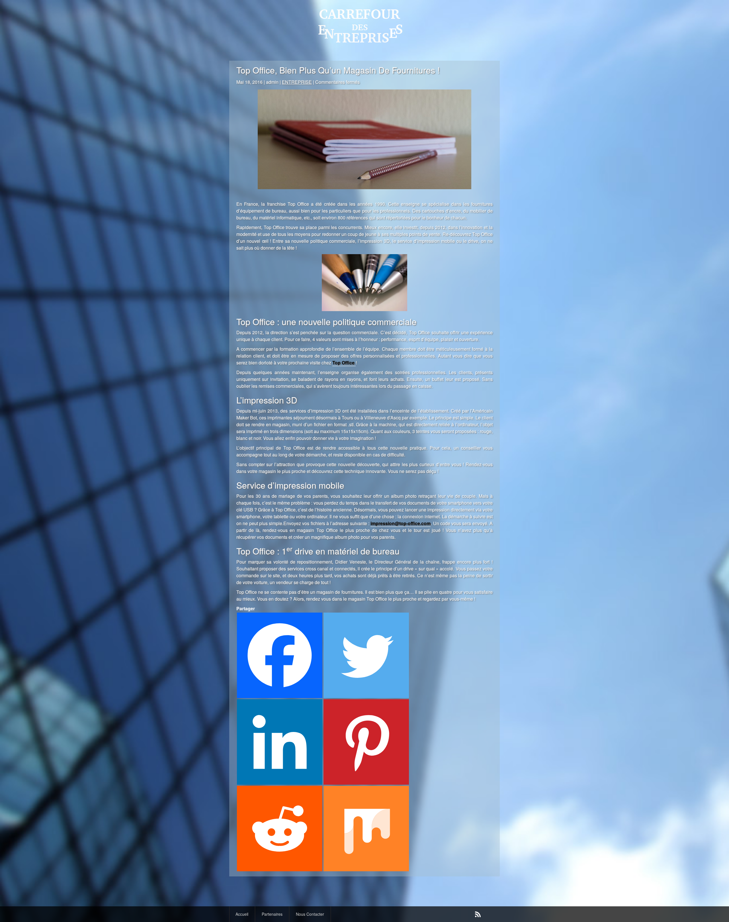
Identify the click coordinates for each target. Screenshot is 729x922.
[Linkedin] (279, 742)
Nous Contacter (310, 914)
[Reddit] (279, 828)
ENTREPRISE (297, 82)
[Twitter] (366, 655)
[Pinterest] (366, 742)
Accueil (242, 914)
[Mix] (366, 828)
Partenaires (272, 914)
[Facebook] (279, 655)
